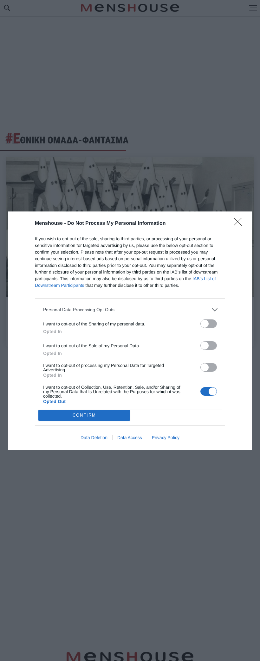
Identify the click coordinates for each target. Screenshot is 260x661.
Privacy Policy (165, 437)
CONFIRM (84, 415)
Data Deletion (94, 437)
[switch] (208, 323)
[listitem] (130, 309)
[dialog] (130, 330)
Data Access (129, 437)
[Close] (240, 224)
